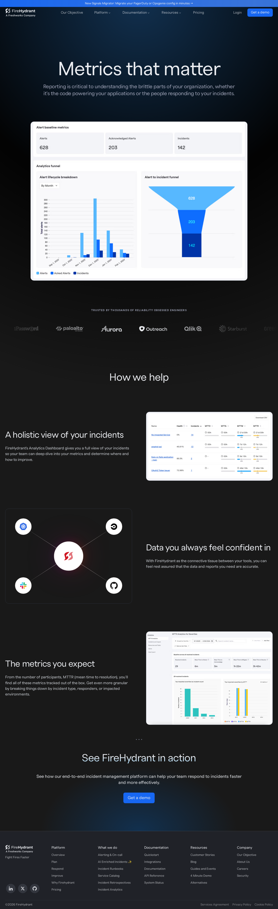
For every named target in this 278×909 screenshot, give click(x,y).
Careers (242, 868)
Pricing (198, 12)
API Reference (154, 875)
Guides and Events (203, 868)
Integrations (152, 861)
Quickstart (151, 855)
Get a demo (260, 12)
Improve (57, 875)
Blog (193, 861)
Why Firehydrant (62, 882)
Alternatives (198, 882)
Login (237, 12)
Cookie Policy (264, 904)
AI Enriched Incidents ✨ (115, 861)
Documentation (154, 868)
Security (242, 875)
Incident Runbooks (110, 868)
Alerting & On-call (110, 855)
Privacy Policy (241, 904)
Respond (57, 868)
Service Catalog (108, 875)
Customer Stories (202, 855)
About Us (243, 861)
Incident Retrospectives (114, 882)
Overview (58, 855)
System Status (154, 882)
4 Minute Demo (201, 875)
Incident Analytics (110, 889)
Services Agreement (214, 904)
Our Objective (72, 12)
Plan (54, 861)
